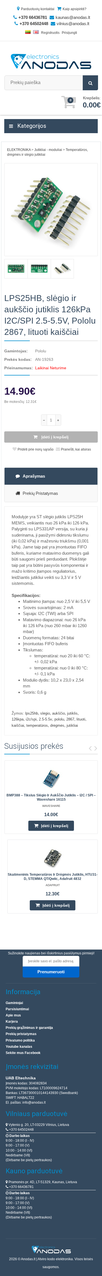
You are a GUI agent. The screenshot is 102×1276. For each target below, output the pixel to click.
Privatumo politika (20, 1040)
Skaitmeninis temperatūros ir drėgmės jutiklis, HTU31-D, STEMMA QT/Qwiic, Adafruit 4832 (52, 877)
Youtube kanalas (19, 1047)
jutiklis (72, 713)
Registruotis (50, 33)
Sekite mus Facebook (23, 1053)
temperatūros (37, 725)
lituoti (80, 719)
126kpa (18, 719)
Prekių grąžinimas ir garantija (29, 1028)
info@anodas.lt (34, 1102)
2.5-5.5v (45, 719)
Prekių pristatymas (40, 493)
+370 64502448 (21, 1130)
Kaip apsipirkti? (74, 9)
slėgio (45, 713)
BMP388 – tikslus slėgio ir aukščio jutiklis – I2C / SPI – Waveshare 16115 (51, 797)
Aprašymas (34, 476)
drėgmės (57, 725)
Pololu (40, 351)
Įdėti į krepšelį (54, 437)
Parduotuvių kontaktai (37, 9)
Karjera (12, 1022)
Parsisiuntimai (17, 1009)
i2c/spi (31, 719)
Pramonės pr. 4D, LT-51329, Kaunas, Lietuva (42, 1182)
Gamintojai (14, 1003)
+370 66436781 (21, 1187)
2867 (70, 719)
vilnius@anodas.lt (73, 23)
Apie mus (13, 1015)
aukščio (58, 713)
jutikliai (72, 725)
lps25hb (31, 713)
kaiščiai (18, 725)
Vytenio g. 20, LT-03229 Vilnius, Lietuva (38, 1125)
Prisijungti (69, 33)
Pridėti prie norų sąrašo (35, 449)
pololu (59, 719)
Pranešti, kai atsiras (75, 449)
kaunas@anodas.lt (73, 17)
